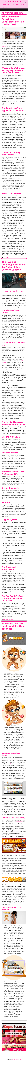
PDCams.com (11, 691)
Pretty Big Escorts (17, 1059)
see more (11, 190)
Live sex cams (19, 821)
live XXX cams (13, 764)
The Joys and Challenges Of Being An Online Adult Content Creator (13, 265)
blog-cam (5, 257)
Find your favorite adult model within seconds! (13, 626)
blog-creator (12, 619)
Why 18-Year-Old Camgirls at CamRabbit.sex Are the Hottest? (13, 20)
